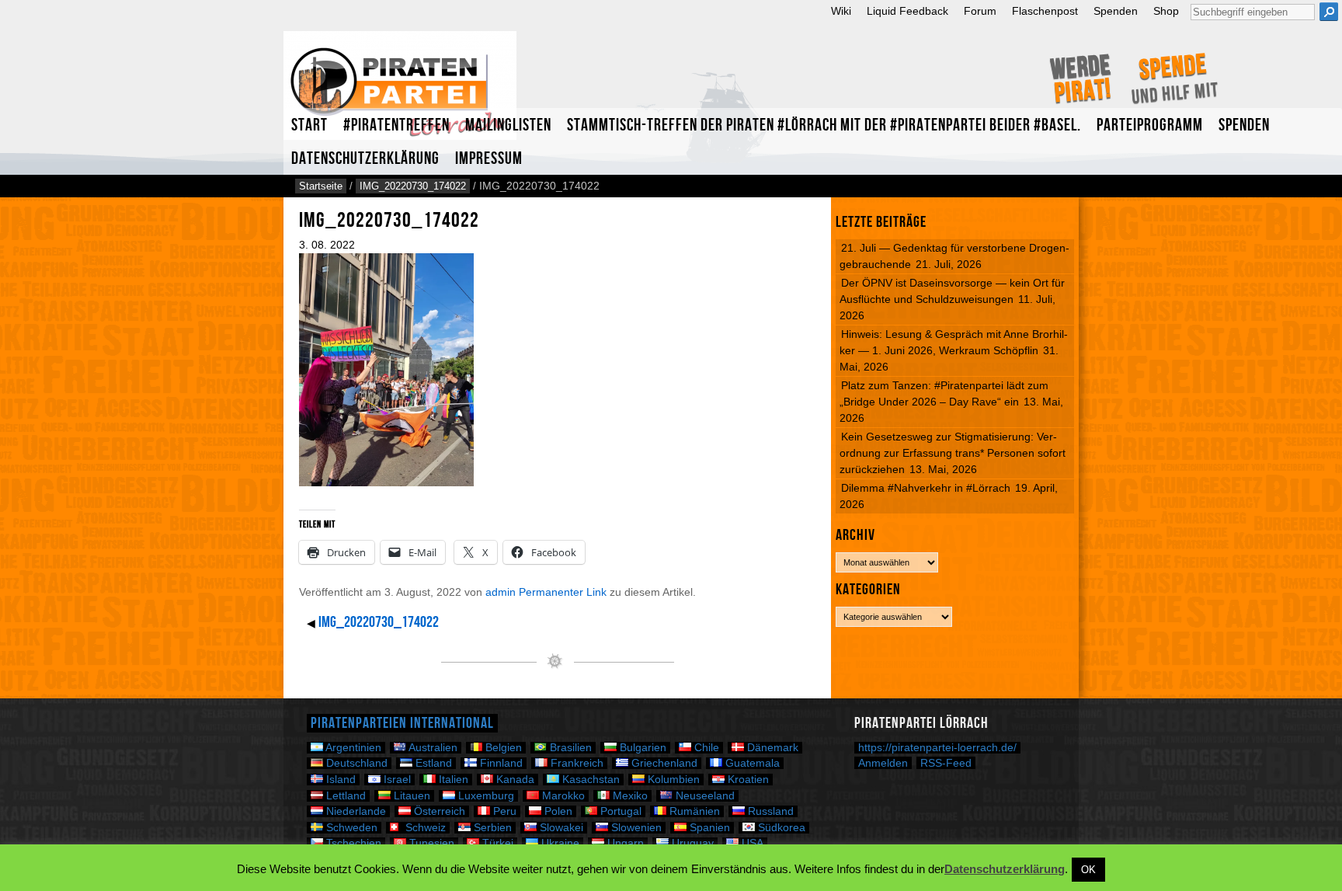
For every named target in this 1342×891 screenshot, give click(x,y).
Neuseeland (704, 796)
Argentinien (352, 748)
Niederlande (354, 811)
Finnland (500, 763)
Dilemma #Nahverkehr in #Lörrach (925, 488)
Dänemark (771, 748)
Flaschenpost (1045, 11)
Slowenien (635, 828)
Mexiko (629, 796)
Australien (431, 748)
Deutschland (355, 763)
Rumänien (693, 811)
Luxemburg (484, 796)
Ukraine (558, 843)
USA (751, 843)
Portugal (619, 811)
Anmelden (883, 763)
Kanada (513, 779)
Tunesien (430, 843)
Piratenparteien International (402, 723)
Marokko (562, 796)
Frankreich (575, 763)
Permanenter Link (563, 592)
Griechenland (662, 763)
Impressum (489, 159)
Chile (705, 748)
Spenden (1115, 11)
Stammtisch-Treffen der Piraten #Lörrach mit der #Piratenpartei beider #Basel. (824, 125)
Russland (769, 811)
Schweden (350, 828)
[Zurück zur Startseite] (399, 92)
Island (339, 779)
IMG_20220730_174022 (413, 186)
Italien (452, 779)
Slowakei (560, 828)
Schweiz (424, 828)
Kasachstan (589, 779)
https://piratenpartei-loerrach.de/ (937, 748)
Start (309, 125)
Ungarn (624, 843)
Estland (432, 763)
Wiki (841, 11)
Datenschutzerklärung (365, 159)
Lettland (344, 796)
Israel (396, 779)
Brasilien (569, 748)
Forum (980, 11)
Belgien (502, 748)
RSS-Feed (946, 763)
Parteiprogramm (1150, 125)
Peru (503, 811)
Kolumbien (672, 779)
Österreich (438, 811)
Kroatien (747, 779)
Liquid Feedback (907, 11)
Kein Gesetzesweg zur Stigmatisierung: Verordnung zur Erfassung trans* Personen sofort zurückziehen (953, 452)
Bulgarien (641, 748)
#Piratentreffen (396, 125)
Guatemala (751, 763)
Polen (556, 811)
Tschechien (352, 843)
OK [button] (1088, 869)
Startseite (320, 186)
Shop (1166, 11)
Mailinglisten (508, 125)
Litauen (410, 796)
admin (500, 592)
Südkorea (780, 828)
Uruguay (691, 843)
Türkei (496, 843)
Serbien (491, 828)
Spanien (708, 828)
